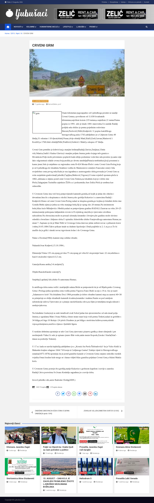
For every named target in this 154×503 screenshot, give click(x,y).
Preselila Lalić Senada (127, 478)
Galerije (123, 2)
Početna (104, 2)
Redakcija (23, 450)
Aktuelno (10, 441)
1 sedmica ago (50, 490)
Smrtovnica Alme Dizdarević (20, 478)
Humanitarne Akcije (49, 27)
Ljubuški (80, 27)
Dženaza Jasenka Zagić (18, 447)
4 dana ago (122, 450)
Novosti (17, 27)
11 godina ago (39, 104)
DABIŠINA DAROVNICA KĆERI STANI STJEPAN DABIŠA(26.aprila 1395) (52, 412)
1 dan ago (85, 453)
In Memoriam (19, 441)
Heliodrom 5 (85, 478)
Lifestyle (67, 27)
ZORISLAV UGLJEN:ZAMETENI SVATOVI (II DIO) (101, 411)
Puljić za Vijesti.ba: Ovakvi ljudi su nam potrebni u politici (58, 448)
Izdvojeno (55, 473)
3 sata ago (12, 450)
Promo (92, 27)
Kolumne (30, 27)
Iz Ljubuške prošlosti (40, 101)
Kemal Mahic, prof (54, 104)
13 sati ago (49, 453)
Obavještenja (114, 2)
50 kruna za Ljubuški (134, 2)
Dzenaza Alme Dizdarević (128, 447)
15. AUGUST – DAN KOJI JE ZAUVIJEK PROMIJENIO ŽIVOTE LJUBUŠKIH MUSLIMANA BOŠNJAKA (58, 482)
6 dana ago (13, 482)
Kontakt (146, 2)
